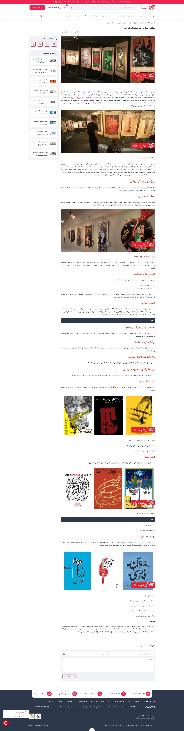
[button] (145, 16)
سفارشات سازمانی (119, 702)
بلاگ (129, 702)
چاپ (130, 23)
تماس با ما (68, 16)
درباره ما (78, 16)
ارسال (69, 676)
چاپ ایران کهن (139, 23)
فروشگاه (95, 16)
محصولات (137, 702)
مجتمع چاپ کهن (75, 97)
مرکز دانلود (93, 702)
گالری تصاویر (70, 702)
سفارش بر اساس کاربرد (125, 16)
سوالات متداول (82, 702)
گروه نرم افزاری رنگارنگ (35, 726)
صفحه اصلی (106, 16)
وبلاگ (86, 16)
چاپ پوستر (143, 187)
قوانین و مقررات (105, 702)
